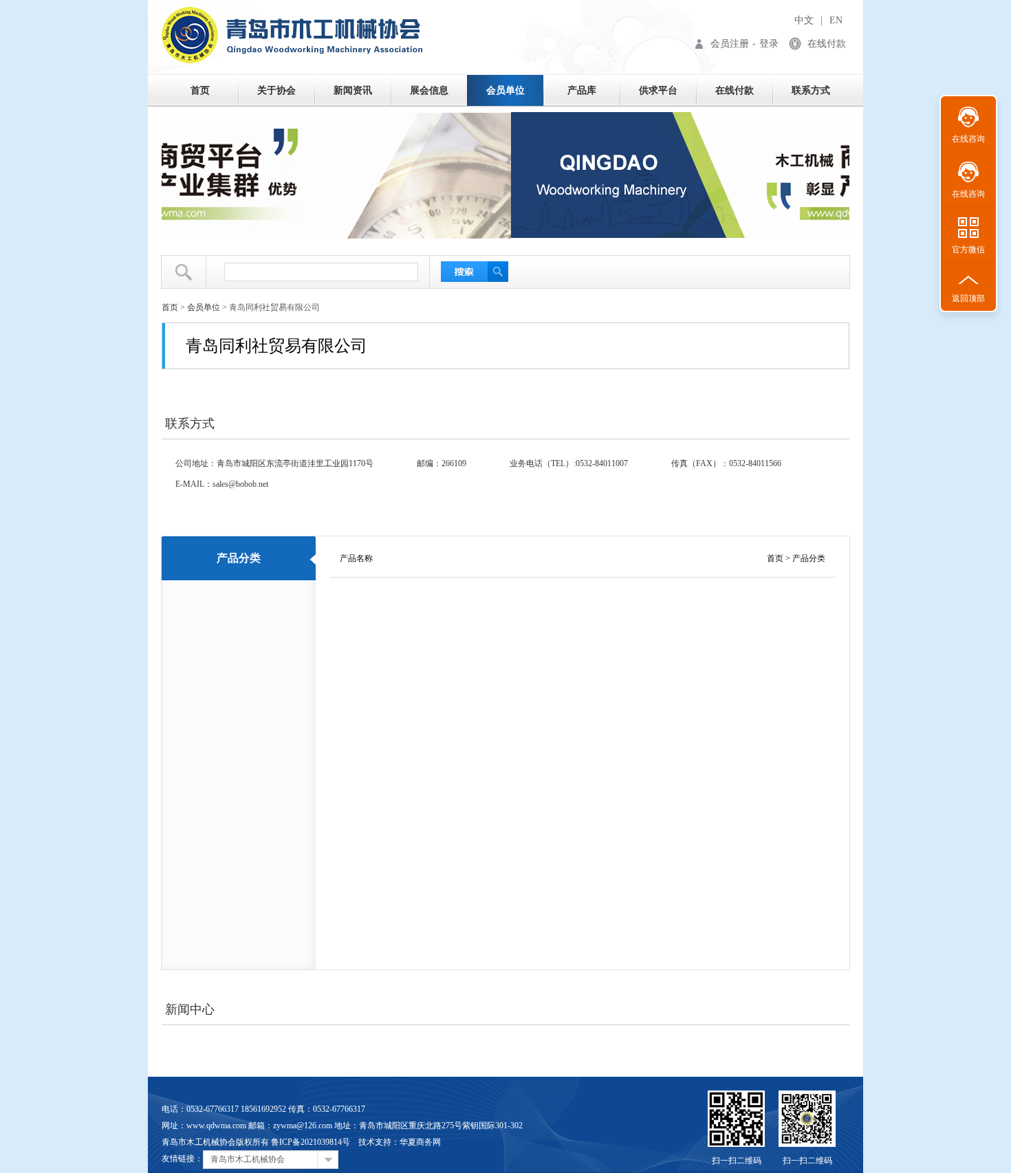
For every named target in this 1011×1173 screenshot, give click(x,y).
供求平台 (658, 90)
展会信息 (429, 90)
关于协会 (276, 90)
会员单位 (505, 90)
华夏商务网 (420, 1142)
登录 (769, 44)
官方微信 (968, 249)
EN (835, 20)
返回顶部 (968, 298)
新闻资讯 (353, 90)
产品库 (581, 90)
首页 (200, 90)
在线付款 (826, 44)
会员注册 (729, 44)
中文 (804, 20)
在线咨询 (968, 139)
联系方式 (811, 90)
